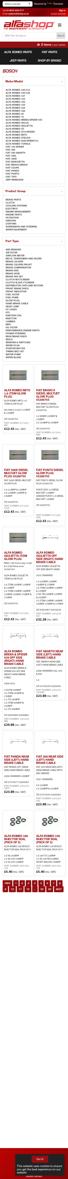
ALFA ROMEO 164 (15, 107)
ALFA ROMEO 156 (15, 101)
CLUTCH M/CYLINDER (17, 279)
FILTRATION (12, 217)
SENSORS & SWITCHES (18, 342)
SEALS (9, 339)
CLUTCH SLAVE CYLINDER (20, 282)
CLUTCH (10, 202)
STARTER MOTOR (15, 348)
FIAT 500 (10, 149)
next (59, 889)
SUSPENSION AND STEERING (21, 226)
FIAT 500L (11, 155)
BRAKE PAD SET (14, 276)
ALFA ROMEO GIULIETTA (19, 125)
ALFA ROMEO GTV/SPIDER (20, 131)
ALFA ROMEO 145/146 (18, 92)
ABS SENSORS (13, 249)
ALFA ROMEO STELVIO (18, 137)
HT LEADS (11, 309)
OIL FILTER (11, 327)
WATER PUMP (13, 354)
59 (41, 889)
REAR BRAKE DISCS (16, 336)
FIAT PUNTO (12, 173)
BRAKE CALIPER (14, 261)
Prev (7, 883)
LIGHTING (11, 223)
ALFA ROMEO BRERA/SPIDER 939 (24, 119)
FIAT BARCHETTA (15, 161)
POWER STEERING (16, 333)
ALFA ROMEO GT (15, 128)
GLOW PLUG (12, 300)
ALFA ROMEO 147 (15, 95)
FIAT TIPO (11, 176)
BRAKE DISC (12, 270)
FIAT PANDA (12, 170)
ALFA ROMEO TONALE (18, 143)
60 (49, 889)
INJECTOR (11, 318)
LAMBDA (10, 321)
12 (27, 889)
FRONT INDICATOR (16, 291)
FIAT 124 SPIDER (15, 146)
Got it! (40, 1159)
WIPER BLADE (13, 357)
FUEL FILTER (12, 294)
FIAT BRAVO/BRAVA (17, 164)
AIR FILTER (11, 252)
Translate (58, 4)
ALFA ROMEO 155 (15, 98)
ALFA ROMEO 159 (15, 104)
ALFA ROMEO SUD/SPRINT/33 (22, 140)
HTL (8, 312)
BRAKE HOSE (13, 273)
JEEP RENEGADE (14, 179)
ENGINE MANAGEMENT (18, 211)
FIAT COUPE (12, 167)
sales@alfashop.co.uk (18, 13)
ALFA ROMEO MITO (16, 134)
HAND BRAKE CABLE (17, 303)
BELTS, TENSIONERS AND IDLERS (24, 258)
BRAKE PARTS (13, 199)
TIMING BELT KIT (15, 351)
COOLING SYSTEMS (16, 205)
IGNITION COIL (14, 315)
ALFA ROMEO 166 (15, 110)
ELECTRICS (11, 208)
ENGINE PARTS (14, 214)
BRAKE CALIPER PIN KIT (19, 264)
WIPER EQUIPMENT (16, 229)
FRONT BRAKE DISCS (17, 288)
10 (12, 889)
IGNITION (11, 220)
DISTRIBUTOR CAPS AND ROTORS (24, 285)
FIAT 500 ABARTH (15, 152)
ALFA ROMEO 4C (15, 113)
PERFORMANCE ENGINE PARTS (22, 330)
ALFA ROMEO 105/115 (18, 90)
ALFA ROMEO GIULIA (17, 122)
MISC (8, 324)
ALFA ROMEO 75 (15, 116)
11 (20, 889)
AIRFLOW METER (15, 255)
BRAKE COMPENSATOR (18, 267)
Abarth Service (34, 1176)
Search (60, 35)
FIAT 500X (11, 158)
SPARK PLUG (13, 345)
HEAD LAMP (12, 306)
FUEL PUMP (12, 297)
